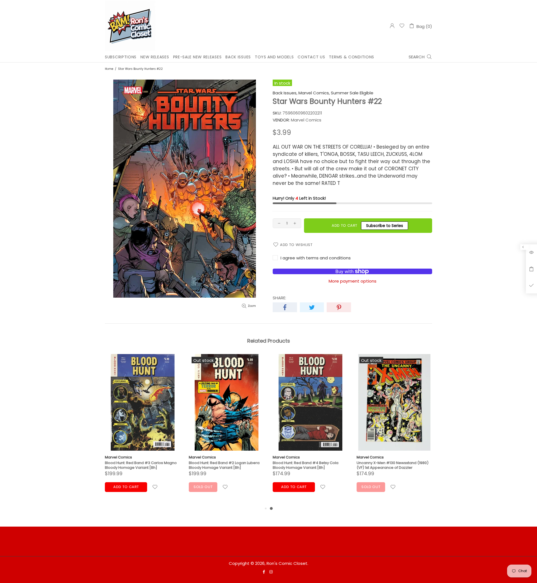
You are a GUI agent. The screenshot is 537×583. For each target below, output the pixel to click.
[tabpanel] (310, 429)
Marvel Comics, (314, 93)
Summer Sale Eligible (352, 93)
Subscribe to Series (384, 225)
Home (109, 69)
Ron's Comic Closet (130, 26)
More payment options (352, 281)
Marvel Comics (118, 457)
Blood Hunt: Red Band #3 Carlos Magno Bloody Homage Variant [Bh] (141, 465)
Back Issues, (285, 93)
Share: (279, 298)
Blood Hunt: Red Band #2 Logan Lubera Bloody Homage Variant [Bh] (224, 465)
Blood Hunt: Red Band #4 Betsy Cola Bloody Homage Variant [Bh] (305, 465)
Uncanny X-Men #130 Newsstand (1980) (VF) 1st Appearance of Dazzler (392, 465)
